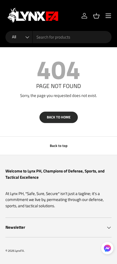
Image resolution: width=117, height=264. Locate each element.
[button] (96, 16)
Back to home (58, 117)
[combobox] (58, 37)
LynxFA (19, 250)
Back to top (58, 145)
